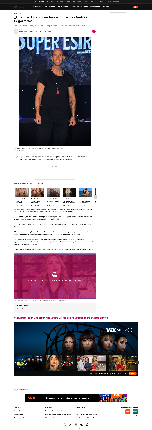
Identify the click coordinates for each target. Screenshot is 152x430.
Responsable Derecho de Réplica (55, 411)
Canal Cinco (60, 1)
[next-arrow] (95, 197)
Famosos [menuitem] (37, 7)
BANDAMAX (93, 1)
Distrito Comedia (77, 1)
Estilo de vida (18, 13)
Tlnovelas (101, 1)
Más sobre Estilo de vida (29, 183)
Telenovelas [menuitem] (63, 7)
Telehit (86, 1)
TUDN (52, 1)
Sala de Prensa (18, 411)
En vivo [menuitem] (106, 7)
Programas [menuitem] (74, 7)
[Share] (94, 31)
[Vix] (135, 7)
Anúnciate (48, 407)
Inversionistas (18, 414)
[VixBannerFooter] (76, 398)
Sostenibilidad (80, 407)
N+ (47, 1)
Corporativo (17, 407)
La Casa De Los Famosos (113, 1)
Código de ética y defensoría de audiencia (58, 414)
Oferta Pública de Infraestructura (86, 414)
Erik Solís (23, 30)
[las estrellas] (19, 7)
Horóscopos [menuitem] (95, 7)
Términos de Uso (50, 418)
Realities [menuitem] (84, 7)
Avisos (78, 411)
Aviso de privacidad (20, 418)
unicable (68, 1)
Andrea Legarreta (41, 209)
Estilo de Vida (19, 206)
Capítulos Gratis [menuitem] (49, 7)
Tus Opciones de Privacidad (85, 418)
